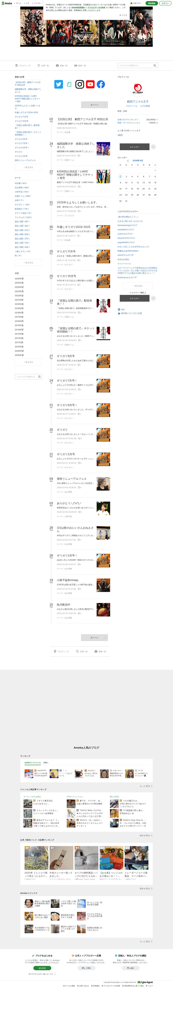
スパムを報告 (70, 986)
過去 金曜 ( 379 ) (22, 238)
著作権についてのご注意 (131, 313)
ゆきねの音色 (123, 259)
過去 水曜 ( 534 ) (22, 230)
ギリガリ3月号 (21, 156)
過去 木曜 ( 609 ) (22, 234)
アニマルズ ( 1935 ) (23, 217)
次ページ (94, 105)
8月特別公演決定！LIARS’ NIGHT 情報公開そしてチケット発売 (27, 98)
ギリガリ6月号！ (22, 147)
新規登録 (151, 3)
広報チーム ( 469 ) (23, 196)
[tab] (33, 763)
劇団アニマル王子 (138, 101)
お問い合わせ (84, 986)
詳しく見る (86, 968)
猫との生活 (114, 797)
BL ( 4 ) (18, 255)
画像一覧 (63, 65)
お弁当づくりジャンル (33, 763)
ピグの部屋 (145, 106)
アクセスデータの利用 (112, 986)
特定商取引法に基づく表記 (134, 986)
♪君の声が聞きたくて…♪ (128, 217)
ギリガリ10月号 (21, 121)
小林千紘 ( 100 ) (22, 192)
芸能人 (46, 763)
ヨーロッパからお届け (32, 797)
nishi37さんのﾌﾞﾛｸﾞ (126, 255)
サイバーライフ (124, 263)
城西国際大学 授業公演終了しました (28, 90)
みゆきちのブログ (125, 234)
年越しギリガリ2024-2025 (26, 112)
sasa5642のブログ (126, 229)
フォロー (135, 147)
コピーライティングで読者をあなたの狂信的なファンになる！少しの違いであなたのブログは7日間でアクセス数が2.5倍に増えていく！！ (137, 270)
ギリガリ (18, 152)
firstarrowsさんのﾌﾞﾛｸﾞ (127, 277)
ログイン (165, 3)
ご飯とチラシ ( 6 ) (22, 251)
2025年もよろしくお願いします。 (27, 106)
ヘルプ (150, 986)
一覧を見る (138, 286)
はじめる (42, 968)
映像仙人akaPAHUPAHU (128, 251)
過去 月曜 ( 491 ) (22, 221)
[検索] (154, 65)
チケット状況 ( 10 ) (23, 213)
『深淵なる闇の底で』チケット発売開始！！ (28, 133)
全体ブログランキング (127, 119)
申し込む (130, 968)
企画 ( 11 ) (19, 200)
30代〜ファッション (75, 797)
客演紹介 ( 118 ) (22, 209)
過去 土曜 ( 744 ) (22, 243)
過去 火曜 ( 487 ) (22, 226)
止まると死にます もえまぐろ (130, 221)
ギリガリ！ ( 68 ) (22, 204)
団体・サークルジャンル (128, 122)
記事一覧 (45, 65)
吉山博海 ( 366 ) (22, 187)
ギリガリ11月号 (21, 117)
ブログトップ (24, 65)
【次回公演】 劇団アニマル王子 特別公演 (28, 83)
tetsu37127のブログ (126, 238)
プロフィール (131, 106)
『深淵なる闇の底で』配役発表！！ (27, 126)
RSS (123, 309)
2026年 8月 (138, 160)
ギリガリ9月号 (21, 139)
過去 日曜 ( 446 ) (22, 247)
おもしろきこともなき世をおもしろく (134, 246)
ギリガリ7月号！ (22, 143)
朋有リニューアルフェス (25, 160)
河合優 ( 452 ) (21, 183)
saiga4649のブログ (126, 242)
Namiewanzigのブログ (127, 225)
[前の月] (128, 160)
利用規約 (96, 986)
